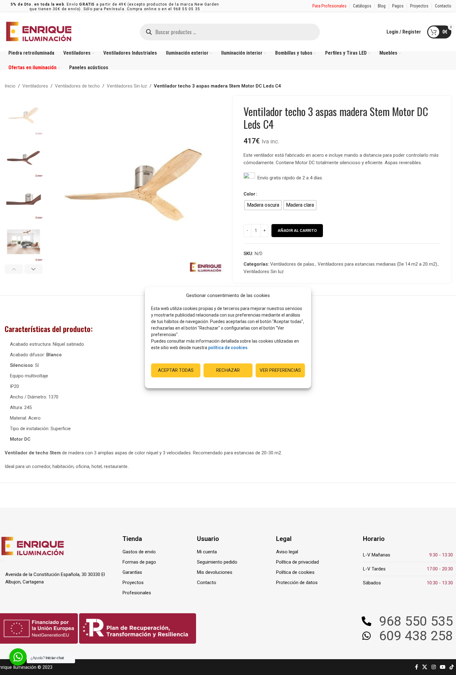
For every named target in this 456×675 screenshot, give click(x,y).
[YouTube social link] (442, 667)
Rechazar (228, 370)
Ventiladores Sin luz (127, 86)
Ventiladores (35, 86)
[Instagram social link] (433, 667)
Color (249, 194)
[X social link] (424, 667)
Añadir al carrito (297, 230)
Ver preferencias (280, 370)
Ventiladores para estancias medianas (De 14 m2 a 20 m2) (377, 264)
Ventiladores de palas (292, 264)
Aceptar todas (176, 370)
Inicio (10, 86)
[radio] (263, 205)
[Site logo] (39, 31)
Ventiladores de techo (77, 86)
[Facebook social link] (416, 667)
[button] (14, 269)
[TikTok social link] (452, 667)
